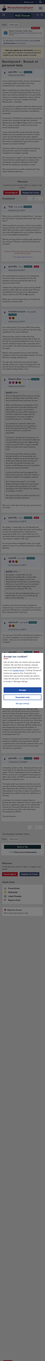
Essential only (23, 697)
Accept (22, 690)
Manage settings (22, 703)
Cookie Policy (18, 670)
